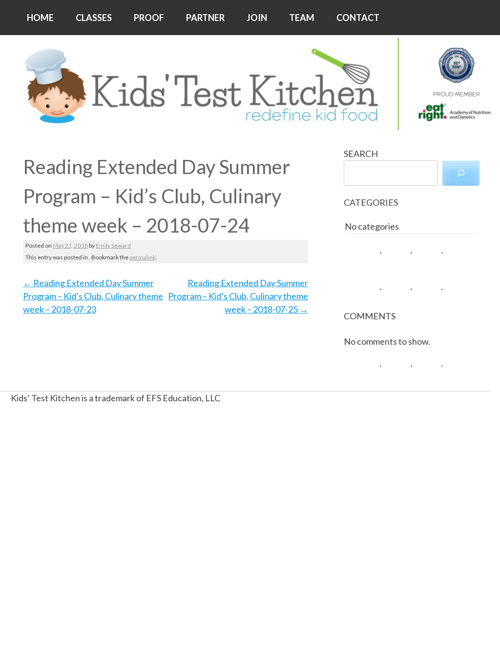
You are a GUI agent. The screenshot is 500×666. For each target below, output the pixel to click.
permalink (142, 257)
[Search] (460, 173)
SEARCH (361, 153)
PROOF (149, 17)
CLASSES (94, 17)
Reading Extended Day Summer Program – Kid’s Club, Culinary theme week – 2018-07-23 (93, 295)
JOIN (257, 17)
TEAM (301, 17)
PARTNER (205, 17)
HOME (40, 17)
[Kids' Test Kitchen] (250, 84)
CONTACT (357, 17)
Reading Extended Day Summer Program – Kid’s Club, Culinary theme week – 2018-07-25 (238, 295)
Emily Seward (113, 245)
